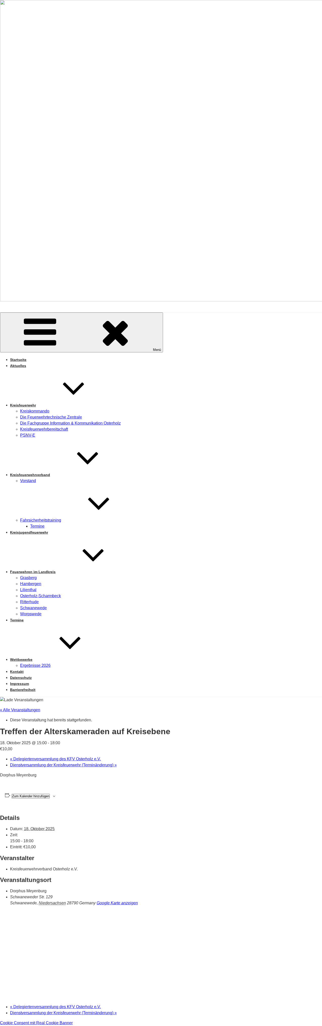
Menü (157, 350)
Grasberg (28, 578)
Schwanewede (33, 608)
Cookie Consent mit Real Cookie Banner (36, 1023)
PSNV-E (27, 435)
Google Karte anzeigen (117, 903)
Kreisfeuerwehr (23, 405)
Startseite (18, 360)
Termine (37, 526)
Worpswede (31, 614)
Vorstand (28, 481)
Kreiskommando (34, 411)
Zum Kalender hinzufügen (30, 796)
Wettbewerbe (21, 660)
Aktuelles (18, 366)
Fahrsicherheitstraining (40, 520)
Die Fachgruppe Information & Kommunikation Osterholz (70, 423)
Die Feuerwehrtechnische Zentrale (51, 417)
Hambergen (30, 584)
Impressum (19, 684)
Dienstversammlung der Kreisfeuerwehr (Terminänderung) (63, 765)
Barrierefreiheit (22, 690)
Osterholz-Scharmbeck (40, 596)
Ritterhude (29, 602)
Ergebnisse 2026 (35, 665)
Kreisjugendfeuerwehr (29, 532)
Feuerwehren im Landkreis (33, 572)
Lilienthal (28, 590)
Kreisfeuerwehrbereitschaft (44, 429)
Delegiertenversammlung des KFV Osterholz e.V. (55, 759)
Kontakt (17, 672)
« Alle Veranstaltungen (20, 710)
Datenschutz (21, 678)
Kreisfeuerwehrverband (30, 475)
